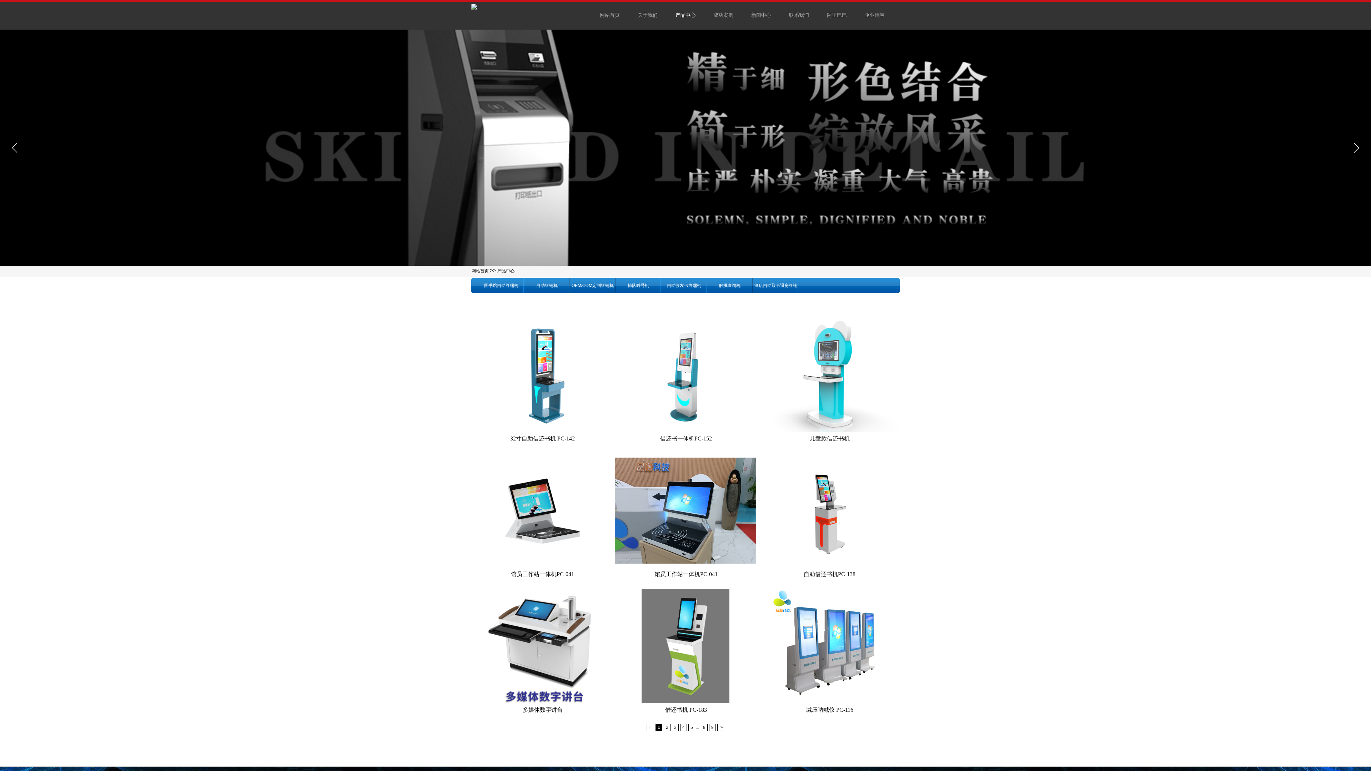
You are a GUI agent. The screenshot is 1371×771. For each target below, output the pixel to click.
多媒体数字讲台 (543, 710)
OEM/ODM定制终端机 (593, 285)
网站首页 (480, 270)
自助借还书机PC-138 (829, 574)
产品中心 (505, 270)
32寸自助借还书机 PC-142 (542, 438)
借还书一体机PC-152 (686, 438)
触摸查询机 (729, 285)
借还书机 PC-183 (686, 710)
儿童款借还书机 (830, 438)
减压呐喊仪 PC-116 (829, 710)
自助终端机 (547, 285)
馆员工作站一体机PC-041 (542, 574)
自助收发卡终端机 (684, 285)
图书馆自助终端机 (501, 285)
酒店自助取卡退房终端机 (775, 285)
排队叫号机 (638, 285)
